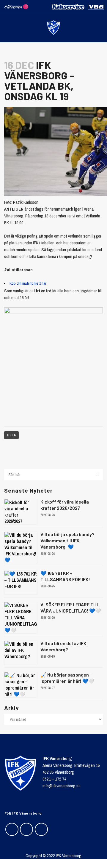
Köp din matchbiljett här (28, 283)
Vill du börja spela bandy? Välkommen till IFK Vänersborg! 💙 (67, 540)
